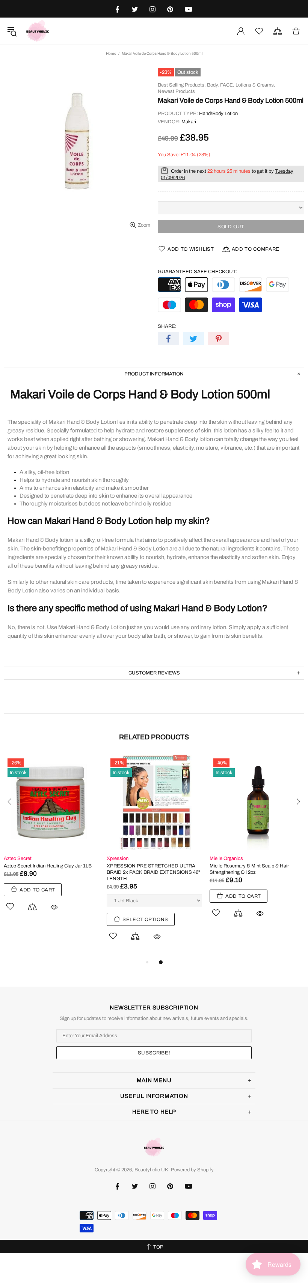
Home (111, 53)
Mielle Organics (226, 858)
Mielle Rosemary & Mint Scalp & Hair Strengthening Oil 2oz (249, 869)
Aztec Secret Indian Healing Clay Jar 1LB (48, 866)
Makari (188, 121)
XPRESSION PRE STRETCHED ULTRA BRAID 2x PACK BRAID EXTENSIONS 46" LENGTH (153, 872)
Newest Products (176, 91)
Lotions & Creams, (255, 85)
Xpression (117, 858)
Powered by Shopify (192, 1169)
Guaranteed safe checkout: (197, 271)
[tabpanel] (51, 841)
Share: (167, 326)
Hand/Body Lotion (218, 113)
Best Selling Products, (182, 85)
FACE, (227, 85)
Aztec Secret (18, 858)
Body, (213, 85)
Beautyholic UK (37, 31)
